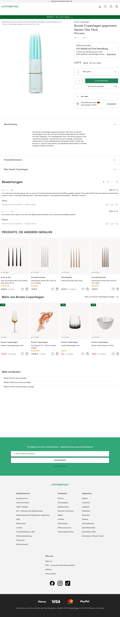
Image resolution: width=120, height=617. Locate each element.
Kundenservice (22, 498)
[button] (79, 38)
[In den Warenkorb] (27, 288)
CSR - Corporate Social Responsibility (60, 565)
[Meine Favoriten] (105, 6)
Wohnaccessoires (9, 22)
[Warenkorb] (111, 6)
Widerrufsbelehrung (24, 536)
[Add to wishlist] (22, 289)
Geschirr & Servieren (66, 511)
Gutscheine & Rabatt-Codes (93, 536)
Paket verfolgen (22, 507)
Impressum (20, 540)
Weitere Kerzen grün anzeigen (15, 378)
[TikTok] (68, 583)
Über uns (48, 561)
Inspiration (86, 503)
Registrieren (111, 54)
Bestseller (86, 515)
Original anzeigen (30, 204)
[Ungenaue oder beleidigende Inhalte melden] (116, 205)
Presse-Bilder (50, 574)
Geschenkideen (88, 523)
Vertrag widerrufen (60, 466)
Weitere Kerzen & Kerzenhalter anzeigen (19, 387)
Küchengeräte (63, 503)
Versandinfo (111, 104)
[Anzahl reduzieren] (76, 80)
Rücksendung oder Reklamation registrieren (33, 515)
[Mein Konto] (100, 6)
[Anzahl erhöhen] (82, 80)
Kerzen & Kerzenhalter (27, 22)
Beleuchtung (62, 523)
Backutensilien (63, 507)
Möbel (60, 515)
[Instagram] (60, 583)
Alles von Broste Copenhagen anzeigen (100, 297)
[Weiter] (67, 63)
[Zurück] (4, 63)
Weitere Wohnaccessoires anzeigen (17, 382)
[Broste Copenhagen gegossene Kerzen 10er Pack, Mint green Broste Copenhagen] (35, 63)
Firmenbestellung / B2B (25, 532)
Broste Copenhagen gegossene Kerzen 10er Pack (21, 24)
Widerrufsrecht (22, 544)
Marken (85, 498)
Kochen (61, 498)
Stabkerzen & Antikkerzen (49, 22)
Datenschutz (21, 523)
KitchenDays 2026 (89, 532)
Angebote (86, 507)
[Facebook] (52, 583)
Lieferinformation (22, 503)
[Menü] (117, 6)
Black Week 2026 (88, 528)
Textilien (61, 519)
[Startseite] (10, 6)
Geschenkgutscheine (66, 532)
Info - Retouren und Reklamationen (29, 511)
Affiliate (48, 569)
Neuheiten (86, 511)
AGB (18, 519)
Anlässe (85, 519)
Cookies (19, 528)
